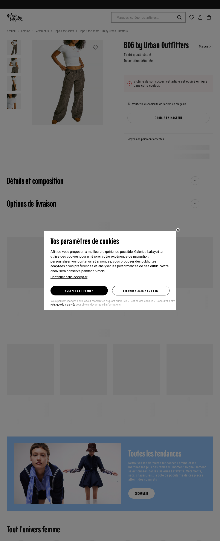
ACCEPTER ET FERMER (79, 290)
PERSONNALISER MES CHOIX (141, 290)
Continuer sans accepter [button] (68, 277)
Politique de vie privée (62, 304)
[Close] (178, 230)
